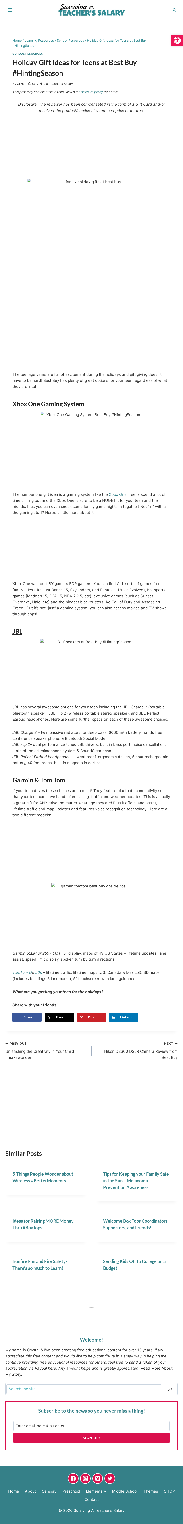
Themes (150, 1491)
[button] (177, 40)
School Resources (27, 53)
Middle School (124, 1491)
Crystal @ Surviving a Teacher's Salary (45, 83)
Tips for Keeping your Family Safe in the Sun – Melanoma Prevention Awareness (136, 1180)
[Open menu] (10, 10)
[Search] (170, 1389)
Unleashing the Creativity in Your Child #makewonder (39, 1051)
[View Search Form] (174, 10)
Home (13, 1491)
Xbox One (118, 494)
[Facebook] (73, 1478)
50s (38, 972)
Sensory (49, 1491)
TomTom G (22, 972)
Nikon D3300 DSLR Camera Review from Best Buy (141, 1051)
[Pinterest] (97, 1478)
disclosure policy (91, 92)
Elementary (96, 1491)
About (30, 1491)
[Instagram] (85, 1478)
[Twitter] (109, 1478)
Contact (92, 1499)
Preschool (71, 1491)
